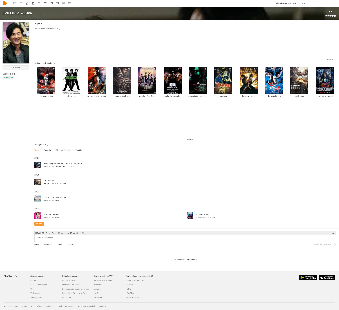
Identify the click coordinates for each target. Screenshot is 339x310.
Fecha (36, 244)
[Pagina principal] (5, 5)
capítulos (70, 166)
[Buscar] (334, 3)
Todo (36, 150)
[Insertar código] (61, 233)
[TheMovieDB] (8, 79)
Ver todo (39, 224)
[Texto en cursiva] (49, 233)
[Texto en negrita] (46, 233)
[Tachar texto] (52, 233)
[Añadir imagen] (70, 233)
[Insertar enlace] (67, 233)
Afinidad (70, 244)
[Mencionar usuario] (83, 233)
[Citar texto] (58, 233)
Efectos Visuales (63, 150)
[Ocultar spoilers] (40, 233)
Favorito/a (16, 68)
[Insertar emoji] (77, 233)
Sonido (79, 150)
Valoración (48, 244)
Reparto (47, 150)
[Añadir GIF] (74, 233)
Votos (60, 244)
